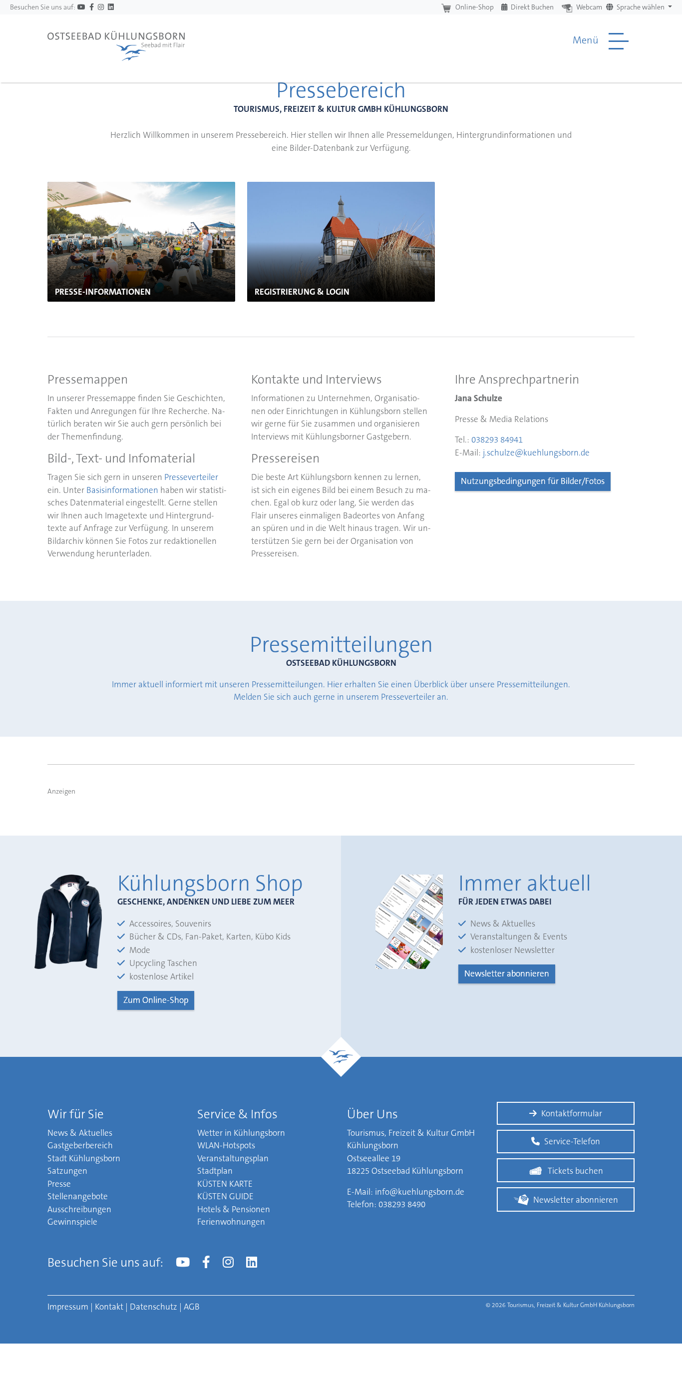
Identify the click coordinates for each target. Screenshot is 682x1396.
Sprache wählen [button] (640, 6)
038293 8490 (401, 1204)
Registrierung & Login (302, 291)
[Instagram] (101, 7)
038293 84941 (497, 439)
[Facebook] (91, 7)
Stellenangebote (77, 1196)
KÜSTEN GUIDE (225, 1196)
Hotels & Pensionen (233, 1209)
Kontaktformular (571, 1113)
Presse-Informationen (103, 291)
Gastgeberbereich (80, 1145)
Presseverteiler (191, 476)
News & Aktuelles (79, 1132)
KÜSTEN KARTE (225, 1183)
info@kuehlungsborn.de (419, 1191)
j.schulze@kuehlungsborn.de (536, 452)
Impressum (67, 1306)
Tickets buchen (575, 1170)
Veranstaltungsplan (233, 1158)
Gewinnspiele (72, 1221)
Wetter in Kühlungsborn (241, 1132)
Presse (59, 1183)
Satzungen (67, 1170)
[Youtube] (81, 7)
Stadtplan (215, 1170)
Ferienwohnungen (231, 1221)
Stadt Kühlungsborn (83, 1158)
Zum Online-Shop (155, 999)
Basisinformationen (122, 489)
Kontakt (109, 1306)
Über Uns (372, 1114)
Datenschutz (153, 1306)
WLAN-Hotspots (226, 1145)
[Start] (116, 40)
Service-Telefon (572, 1141)
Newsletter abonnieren (506, 973)
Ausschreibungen (79, 1209)
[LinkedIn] (111, 7)
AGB (192, 1306)
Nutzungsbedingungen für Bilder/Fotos (533, 480)
